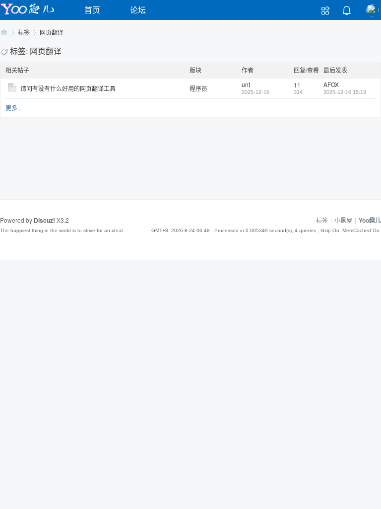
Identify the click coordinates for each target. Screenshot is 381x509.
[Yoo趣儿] (27, 14)
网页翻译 (52, 32)
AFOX (331, 84)
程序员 (198, 88)
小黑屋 (343, 220)
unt (246, 84)
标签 (24, 32)
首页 (92, 9)
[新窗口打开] (12, 89)
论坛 (138, 9)
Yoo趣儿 (4, 32)
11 (297, 85)
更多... (13, 107)
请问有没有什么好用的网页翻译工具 (68, 88)
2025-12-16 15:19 (344, 92)
